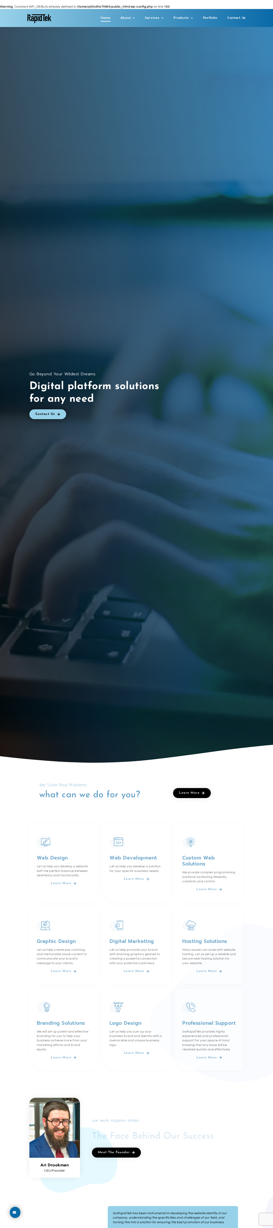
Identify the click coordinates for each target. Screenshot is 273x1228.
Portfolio (210, 17)
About (125, 17)
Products (181, 17)
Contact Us (236, 17)
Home (105, 17)
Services (152, 17)
